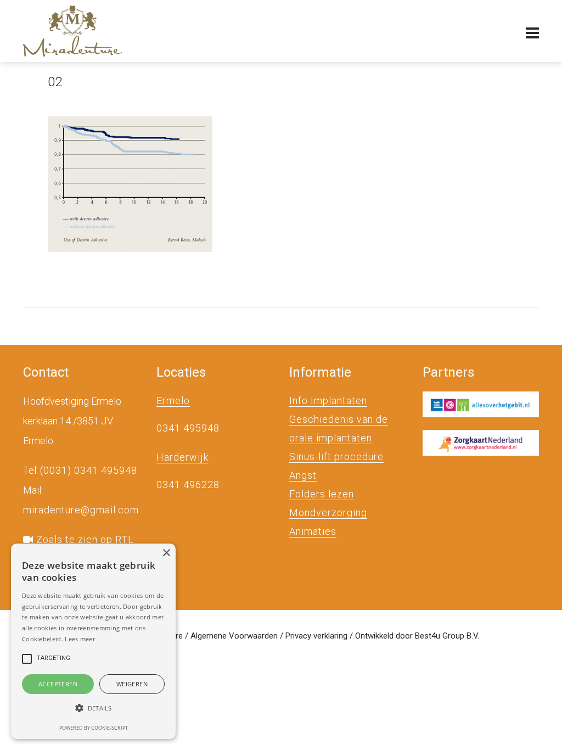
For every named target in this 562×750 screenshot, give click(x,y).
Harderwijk (182, 457)
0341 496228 (188, 484)
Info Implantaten (328, 400)
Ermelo (173, 400)
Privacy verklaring (316, 636)
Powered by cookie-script (93, 727)
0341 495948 (188, 428)
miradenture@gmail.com (81, 510)
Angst (303, 475)
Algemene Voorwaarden (234, 636)
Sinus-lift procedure (336, 456)
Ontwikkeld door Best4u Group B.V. (417, 636)
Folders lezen (321, 494)
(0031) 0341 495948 (88, 470)
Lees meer (80, 639)
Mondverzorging (328, 512)
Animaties (312, 531)
